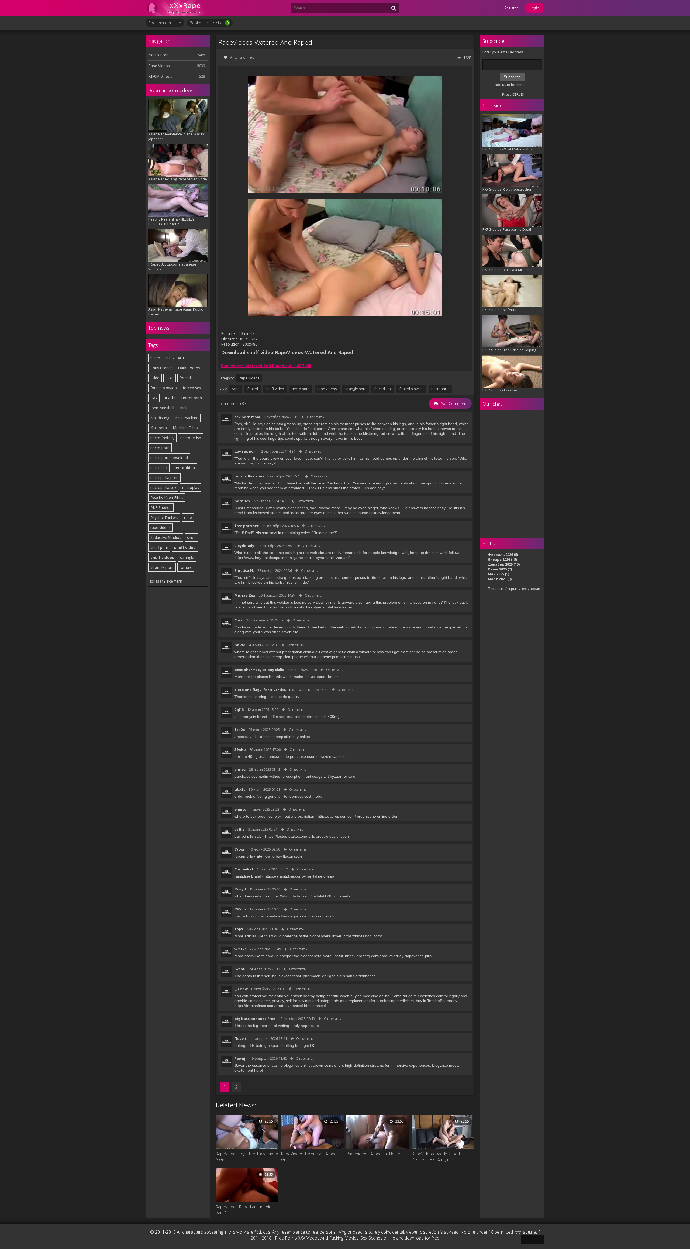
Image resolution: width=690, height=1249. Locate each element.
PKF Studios (160, 507)
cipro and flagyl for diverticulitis (264, 689)
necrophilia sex (163, 487)
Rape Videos (159, 65)
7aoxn (240, 849)
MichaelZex (244, 595)
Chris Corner (161, 367)
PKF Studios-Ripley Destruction (507, 189)
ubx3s (239, 789)
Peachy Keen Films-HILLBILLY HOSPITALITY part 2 (171, 221)
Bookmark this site (209, 22)
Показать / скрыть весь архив (514, 588)
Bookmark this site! (165, 22)
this (284, 916)
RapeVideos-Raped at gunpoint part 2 (244, 1209)
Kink (183, 407)
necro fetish (190, 437)
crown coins (323, 1065)
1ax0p (239, 729)
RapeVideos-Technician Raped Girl (309, 1156)
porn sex (242, 500)
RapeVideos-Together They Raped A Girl (247, 1156)
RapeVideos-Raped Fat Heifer (373, 1153)
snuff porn (159, 547)
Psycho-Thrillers (164, 517)
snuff (191, 537)
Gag (153, 397)
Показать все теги (165, 581)
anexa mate (279, 756)
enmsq (240, 809)
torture (186, 567)
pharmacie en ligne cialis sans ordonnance (339, 976)
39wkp (240, 749)
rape (188, 517)
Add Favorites (242, 57)
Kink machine (186, 417)
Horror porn (191, 397)
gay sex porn (246, 451)
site (259, 856)
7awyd (240, 889)
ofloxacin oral (282, 716)
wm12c (240, 949)
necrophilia (184, 467)
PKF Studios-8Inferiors (500, 309)
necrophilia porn (164, 477)
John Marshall (162, 407)
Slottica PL (244, 570)
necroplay (190, 487)
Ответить (315, 416)
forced (185, 377)
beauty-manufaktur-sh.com (329, 607)
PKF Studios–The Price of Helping (509, 349)
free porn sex (246, 525)
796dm (240, 909)
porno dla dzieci (249, 476)
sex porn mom (247, 416)
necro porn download (169, 457)
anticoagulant (317, 776)
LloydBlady (244, 545)
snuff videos (162, 557)
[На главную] (178, 8)
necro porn (160, 447)
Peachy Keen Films (166, 497)
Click (238, 620)
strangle (187, 557)
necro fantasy (162, 437)
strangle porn (162, 567)
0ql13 (239, 709)
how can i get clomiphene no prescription (412, 652)
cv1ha (239, 829)
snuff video (185, 547)
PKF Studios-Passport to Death (507, 229)
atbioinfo (267, 736)
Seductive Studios (165, 537)
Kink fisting (159, 417)
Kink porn (158, 427)
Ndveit (240, 1038)
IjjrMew (241, 988)
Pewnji (240, 1058)
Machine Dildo (185, 427)
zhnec (240, 769)
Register (511, 8)
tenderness (293, 796)
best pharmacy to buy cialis (259, 669)
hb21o (240, 644)
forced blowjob (163, 387)
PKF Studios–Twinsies (500, 390)
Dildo (155, 377)
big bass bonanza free (254, 1018)
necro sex (158, 467)
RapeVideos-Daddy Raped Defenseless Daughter (436, 1156)
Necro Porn (158, 54)
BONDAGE (175, 357)
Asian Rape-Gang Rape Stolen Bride (177, 179)
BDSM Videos (160, 76)
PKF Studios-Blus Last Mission (506, 269)
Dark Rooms (189, 367)
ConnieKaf (243, 869)
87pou (240, 968)
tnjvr (238, 929)
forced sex (192, 387)
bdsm (155, 357)
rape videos (160, 527)
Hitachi (169, 397)
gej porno (318, 428)
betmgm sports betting (275, 1045)
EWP (169, 377)
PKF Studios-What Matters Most (508, 149)
